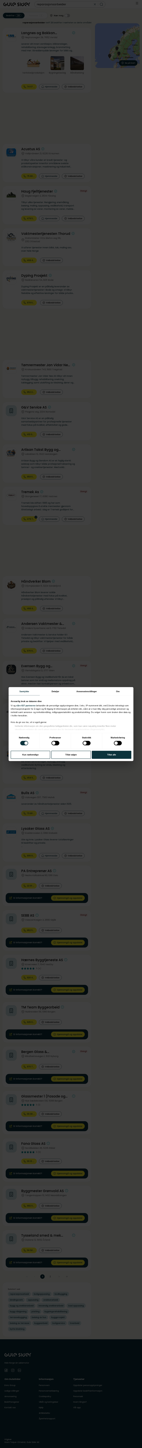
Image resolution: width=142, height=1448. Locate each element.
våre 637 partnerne (26, 705)
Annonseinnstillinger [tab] (86, 691)
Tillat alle (111, 754)
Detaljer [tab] (55, 691)
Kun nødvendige (30, 754)
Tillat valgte (71, 754)
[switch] (55, 743)
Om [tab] (118, 691)
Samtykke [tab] (24, 691)
